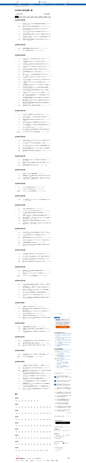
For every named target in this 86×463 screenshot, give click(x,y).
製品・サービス (20, 4)
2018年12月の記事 (47, 13)
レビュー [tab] (24, 16)
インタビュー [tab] (36, 16)
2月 (19, 400)
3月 (22, 400)
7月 (34, 400)
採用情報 (52, 460)
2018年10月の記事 (19, 13)
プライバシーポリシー (39, 460)
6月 (31, 400)
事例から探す (31, 4)
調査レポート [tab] (41, 16)
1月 (16, 400)
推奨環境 (57, 460)
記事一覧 (65, 4)
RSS (44, 460)
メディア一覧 (17, 460)
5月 (28, 400)
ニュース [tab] (20, 16)
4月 (25, 400)
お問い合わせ (32, 460)
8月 (37, 400)
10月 (44, 407)
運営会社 (48, 460)
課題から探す (42, 4)
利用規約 (68, 458)
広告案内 (27, 460)
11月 (47, 407)
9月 (40, 407)
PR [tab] (49, 16)
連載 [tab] (32, 16)
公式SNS (22, 460)
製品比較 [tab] (45, 16)
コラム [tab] (28, 16)
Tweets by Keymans (58, 420)
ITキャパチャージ (54, 4)
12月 (50, 407)
